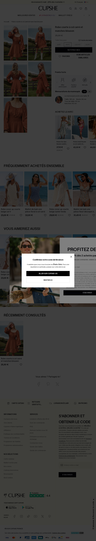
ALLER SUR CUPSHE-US (48, 273)
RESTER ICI (48, 280)
